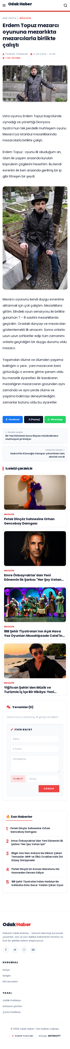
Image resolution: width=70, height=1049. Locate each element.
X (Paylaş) (34, 419)
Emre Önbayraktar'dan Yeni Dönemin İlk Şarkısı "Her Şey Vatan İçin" (37, 842)
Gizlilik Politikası (12, 1000)
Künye (6, 969)
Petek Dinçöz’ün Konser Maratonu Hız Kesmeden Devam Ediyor (35, 870)
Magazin (25, 18)
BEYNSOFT (54, 1035)
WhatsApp (57, 419)
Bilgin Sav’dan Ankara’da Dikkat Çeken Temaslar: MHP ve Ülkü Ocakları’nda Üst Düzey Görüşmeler (37, 856)
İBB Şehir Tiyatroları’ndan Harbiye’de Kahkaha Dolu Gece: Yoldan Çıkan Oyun (37, 883)
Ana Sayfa (9, 18)
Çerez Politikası (12, 1012)
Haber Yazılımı (24, 1036)
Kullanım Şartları (12, 1006)
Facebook (14, 419)
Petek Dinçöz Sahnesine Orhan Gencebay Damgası (30, 830)
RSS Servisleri (10, 981)
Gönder (49, 788)
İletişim (7, 975)
